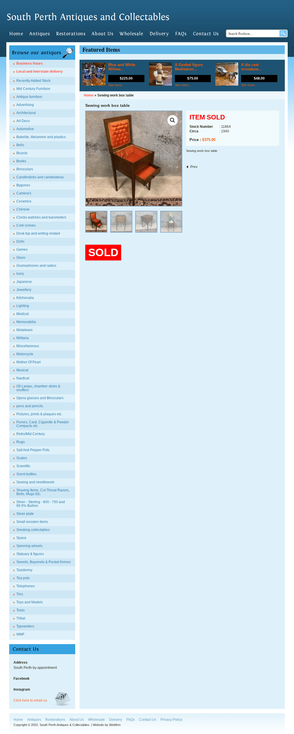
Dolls (20, 241)
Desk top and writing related (38, 233)
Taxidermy (24, 570)
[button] (172, 120)
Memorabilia (26, 322)
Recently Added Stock (33, 81)
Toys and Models (29, 602)
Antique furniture (29, 97)
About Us (102, 34)
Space (21, 538)
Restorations (70, 34)
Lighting (22, 306)
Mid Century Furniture (33, 89)
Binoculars (24, 169)
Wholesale (131, 34)
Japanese (24, 282)
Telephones (25, 586)
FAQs (180, 34)
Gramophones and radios (36, 266)
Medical (22, 314)
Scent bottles (26, 474)
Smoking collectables (33, 530)
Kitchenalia (25, 298)
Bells (20, 145)
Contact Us (206, 34)
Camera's (23, 193)
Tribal (20, 618)
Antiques (39, 34)
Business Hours (29, 63)
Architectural (26, 113)
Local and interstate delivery (39, 71)
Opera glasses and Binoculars (39, 398)
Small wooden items (32, 522)
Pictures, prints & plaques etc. (39, 414)
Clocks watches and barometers (41, 217)
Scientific (23, 466)
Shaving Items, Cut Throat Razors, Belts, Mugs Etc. (42, 492)
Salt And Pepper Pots (32, 450)
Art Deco (23, 121)
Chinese (23, 209)
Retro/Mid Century (30, 434)
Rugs (20, 442)
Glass (20, 258)
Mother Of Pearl (28, 362)
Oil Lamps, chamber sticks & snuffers (38, 388)
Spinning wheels (29, 546)
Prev (194, 167)
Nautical (22, 378)
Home (16, 34)
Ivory (20, 274)
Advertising (25, 105)
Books (21, 161)
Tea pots (23, 578)
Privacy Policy (171, 720)
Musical (22, 370)
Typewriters (25, 626)
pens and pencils (29, 406)
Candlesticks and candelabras (40, 177)
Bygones (23, 185)
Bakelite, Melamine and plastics (41, 137)
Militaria (22, 338)
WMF (20, 634)
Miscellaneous (27, 346)
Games (22, 250)
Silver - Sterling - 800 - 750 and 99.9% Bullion (40, 504)
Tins (19, 594)
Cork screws (26, 225)
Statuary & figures (30, 554)
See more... (116, 85)
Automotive (25, 129)
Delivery (159, 34)
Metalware (24, 330)
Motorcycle (24, 354)
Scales (21, 458)
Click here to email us (30, 700)
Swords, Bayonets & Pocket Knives (43, 562)
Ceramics (23, 201)
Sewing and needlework (35, 482)
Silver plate (25, 514)
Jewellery (23, 290)
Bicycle (22, 153)
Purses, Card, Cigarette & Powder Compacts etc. (42, 424)
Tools (20, 610)
